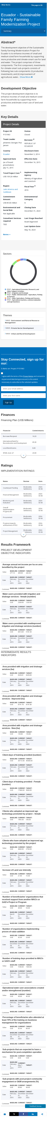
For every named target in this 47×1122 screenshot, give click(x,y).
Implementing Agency (30, 173)
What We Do (5, 5)
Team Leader (9, 139)
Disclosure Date (31, 151)
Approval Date (9, 159)
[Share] (23, 1114)
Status (27, 131)
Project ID (7, 131)
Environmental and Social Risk (11, 208)
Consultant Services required (12, 219)
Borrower (29, 139)
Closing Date (30, 207)
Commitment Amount (9, 197)
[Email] (5, 1114)
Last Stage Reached (33, 218)
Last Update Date (32, 226)
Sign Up (8, 402)
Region (6, 186)
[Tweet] (14, 1114)
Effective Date (30, 159)
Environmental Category (31, 197)
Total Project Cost (12, 172)
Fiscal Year (29, 186)
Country (6, 151)
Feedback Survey (35, 1106)
